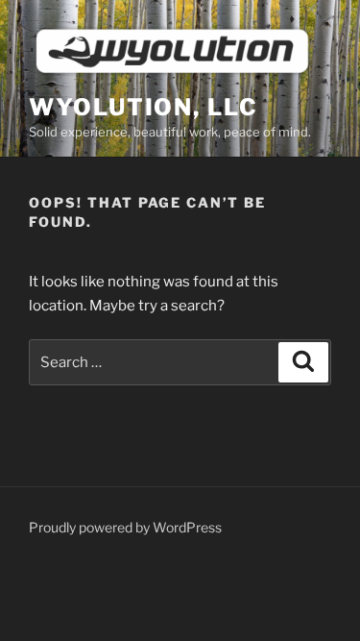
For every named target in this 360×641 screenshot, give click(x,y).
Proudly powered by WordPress (125, 527)
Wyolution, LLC (143, 107)
